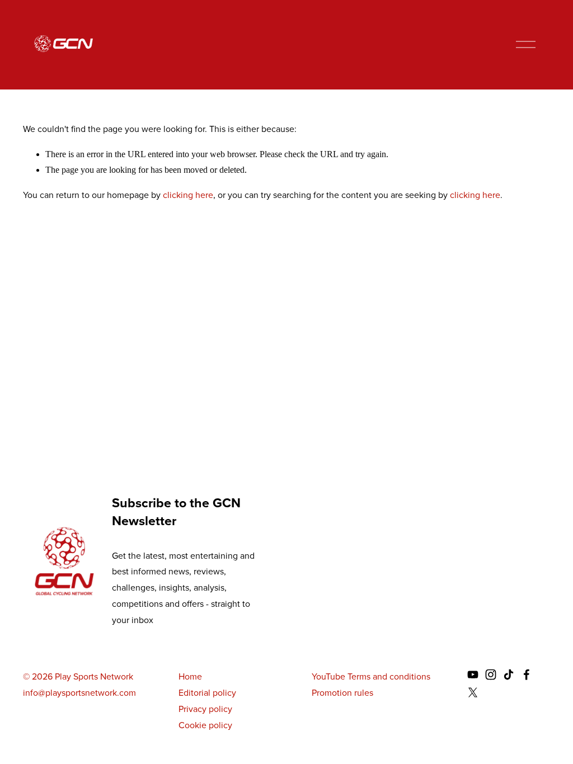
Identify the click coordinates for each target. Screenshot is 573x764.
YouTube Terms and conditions (371, 676)
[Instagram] (490, 674)
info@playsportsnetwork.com (79, 692)
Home (190, 676)
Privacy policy (205, 708)
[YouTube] (472, 674)
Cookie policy (205, 725)
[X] (472, 692)
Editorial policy (207, 692)
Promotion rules (342, 692)
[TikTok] (508, 674)
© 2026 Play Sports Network (78, 676)
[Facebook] (526, 674)
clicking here (188, 194)
